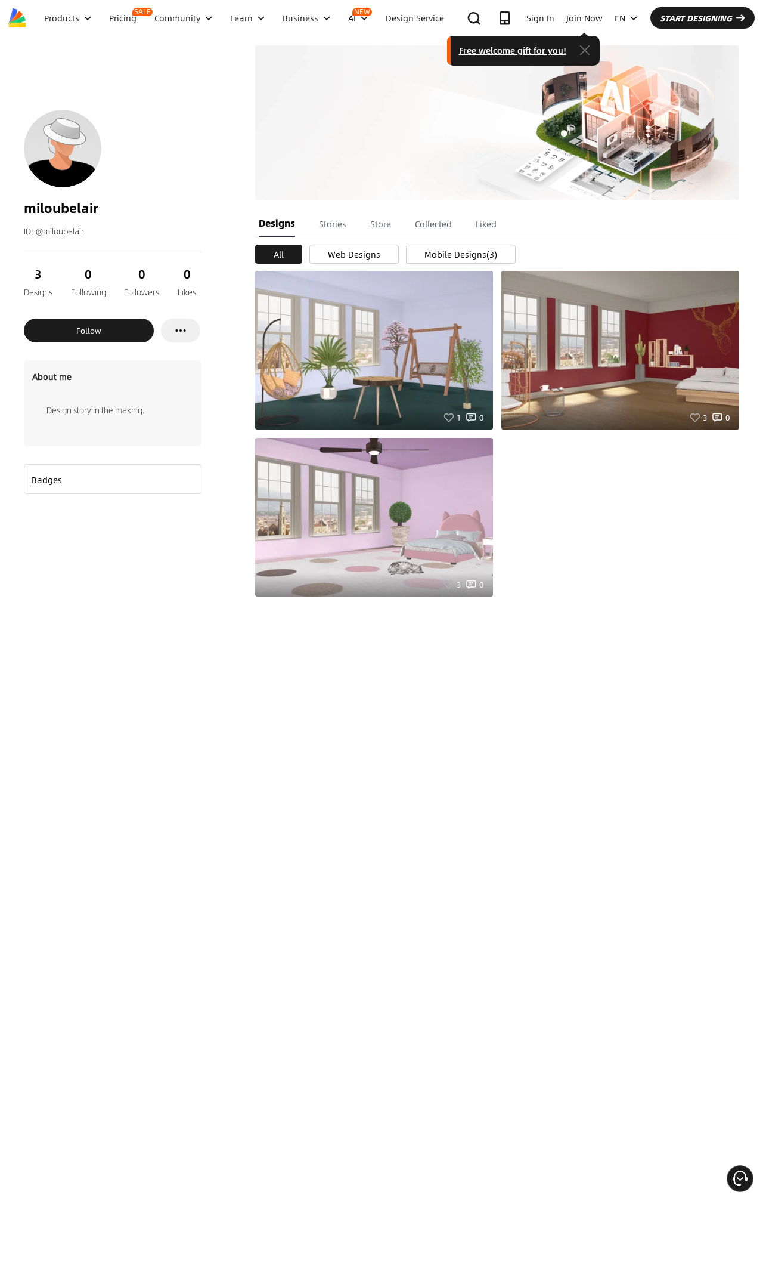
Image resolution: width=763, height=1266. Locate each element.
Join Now (584, 17)
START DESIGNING (696, 17)
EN (620, 17)
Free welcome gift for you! (512, 50)
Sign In (540, 17)
